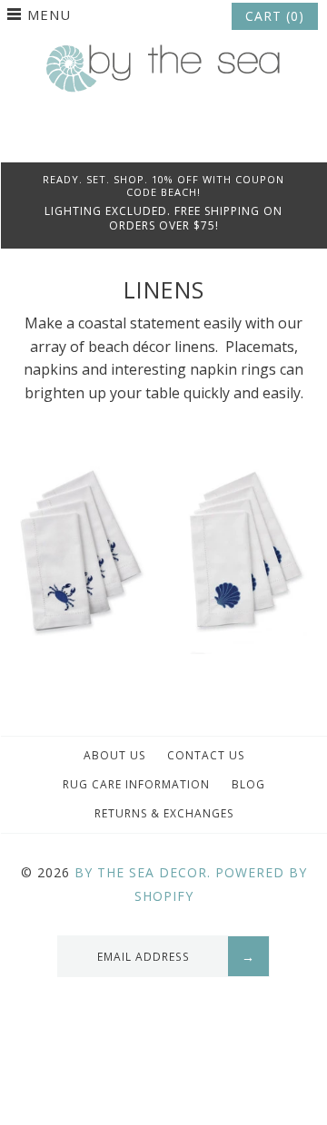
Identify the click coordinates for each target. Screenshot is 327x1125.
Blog (248, 784)
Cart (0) (274, 15)
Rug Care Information (136, 784)
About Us (114, 755)
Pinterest (163, 140)
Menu (49, 14)
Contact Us (205, 755)
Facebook (139, 140)
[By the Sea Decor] (163, 54)
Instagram (188, 140)
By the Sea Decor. (142, 872)
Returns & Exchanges (163, 813)
